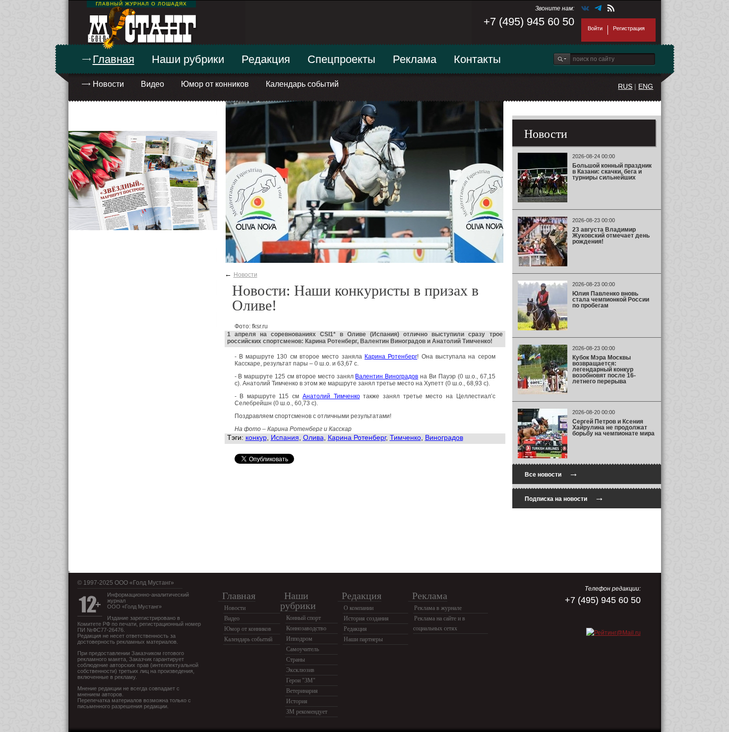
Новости (108, 84)
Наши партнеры (363, 639)
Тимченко (405, 437)
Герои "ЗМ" (300, 680)
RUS (625, 86)
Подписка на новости (564, 497)
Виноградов (444, 437)
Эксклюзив (300, 670)
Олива (313, 437)
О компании (358, 608)
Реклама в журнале (438, 608)
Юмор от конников (215, 84)
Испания (285, 437)
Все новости (551, 473)
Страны (295, 659)
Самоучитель (302, 649)
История (296, 701)
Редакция (266, 59)
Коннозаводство (306, 628)
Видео (152, 84)
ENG (645, 86)
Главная (113, 59)
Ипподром (299, 638)
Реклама (414, 59)
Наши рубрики (188, 59)
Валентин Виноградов (386, 376)
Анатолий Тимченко (331, 396)
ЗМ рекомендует (306, 711)
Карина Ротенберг (390, 356)
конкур (256, 437)
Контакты (477, 59)
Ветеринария (302, 690)
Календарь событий (302, 84)
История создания (366, 618)
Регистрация (629, 28)
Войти (595, 28)
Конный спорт (303, 617)
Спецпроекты (341, 59)
